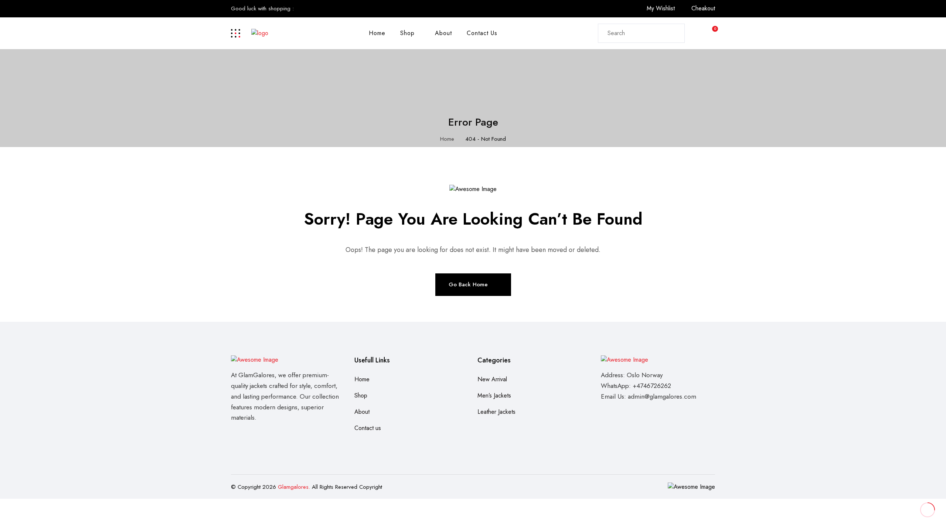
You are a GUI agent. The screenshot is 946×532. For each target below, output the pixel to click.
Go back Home (468, 284)
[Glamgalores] (259, 32)
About (443, 33)
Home (377, 33)
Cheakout (703, 8)
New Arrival (492, 379)
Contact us (482, 33)
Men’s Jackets (494, 395)
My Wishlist (661, 8)
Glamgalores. (294, 487)
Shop (407, 33)
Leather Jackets (496, 411)
